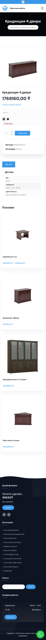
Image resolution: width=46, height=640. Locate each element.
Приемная (8, 571)
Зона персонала (10, 538)
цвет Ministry (6, 112)
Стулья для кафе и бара (13, 563)
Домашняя (14, 27)
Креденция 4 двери (28, 27)
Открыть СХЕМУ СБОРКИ (11, 105)
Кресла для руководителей (14, 534)
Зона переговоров (11, 567)
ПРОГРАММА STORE (11, 555)
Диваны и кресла (10, 546)
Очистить (8, 123)
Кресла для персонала (12, 542)
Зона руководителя (11, 530)
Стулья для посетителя (12, 559)
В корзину (22, 133)
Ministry (19, 149)
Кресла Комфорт (10, 550)
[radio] (3, 119)
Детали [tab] (9, 164)
